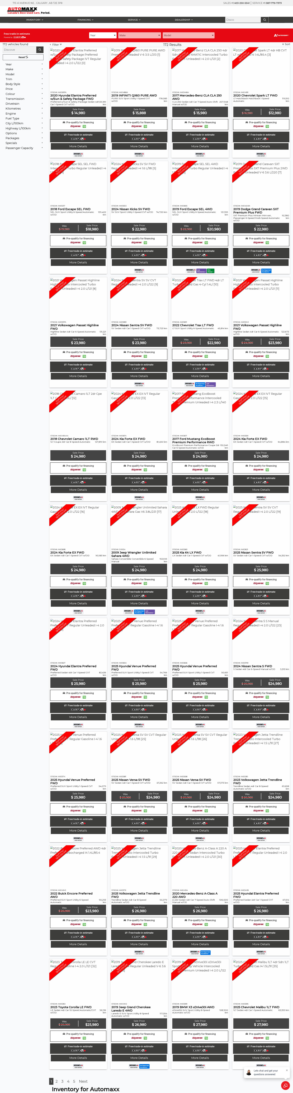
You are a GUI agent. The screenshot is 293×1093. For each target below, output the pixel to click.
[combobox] (103, 35)
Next (83, 1081)
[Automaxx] (35, 10)
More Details (78, 146)
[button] (34, 19)
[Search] (264, 20)
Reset (22, 57)
